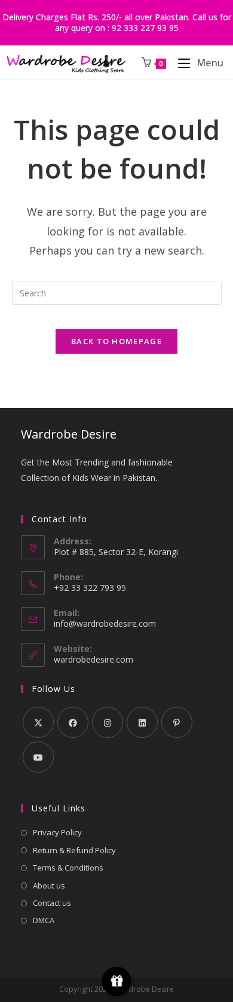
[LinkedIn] (142, 722)
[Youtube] (38, 757)
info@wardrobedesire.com (105, 623)
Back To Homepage (116, 341)
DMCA (43, 920)
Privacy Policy (57, 832)
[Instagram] (107, 722)
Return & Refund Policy (74, 850)
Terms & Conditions (68, 867)
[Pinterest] (176, 722)
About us (49, 885)
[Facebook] (72, 722)
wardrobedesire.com (93, 659)
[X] (38, 722)
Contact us (52, 902)
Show (116, 981)
